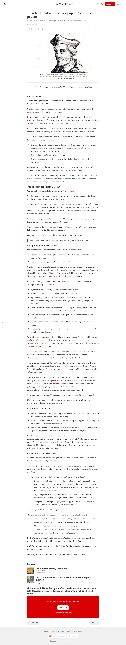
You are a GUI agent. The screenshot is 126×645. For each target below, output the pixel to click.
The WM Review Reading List (64, 78)
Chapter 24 (50, 276)
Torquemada (67, 191)
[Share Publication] (102, 4)
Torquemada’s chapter (36, 343)
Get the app (73, 636)
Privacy (62, 631)
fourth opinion (59, 383)
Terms (68, 631)
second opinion (73, 386)
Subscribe (109, 4)
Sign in (119, 4)
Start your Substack (58, 636)
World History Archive (47, 74)
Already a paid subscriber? (63, 612)
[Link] (24, 96)
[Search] (97, 4)
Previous (35, 623)
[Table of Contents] (2, 322)
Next (92, 623)
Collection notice (76, 631)
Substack (53, 641)
